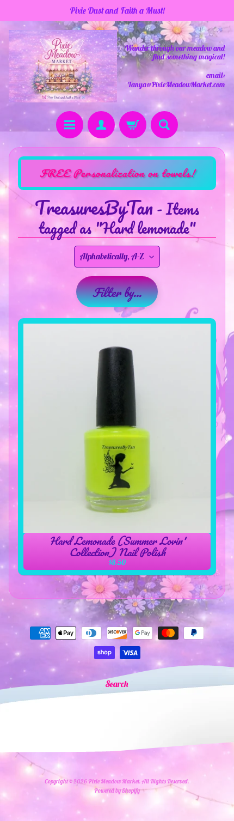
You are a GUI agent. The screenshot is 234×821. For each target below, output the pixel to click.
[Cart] (132, 124)
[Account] (101, 124)
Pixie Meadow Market (113, 781)
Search (117, 683)
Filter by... (117, 292)
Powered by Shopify (117, 790)
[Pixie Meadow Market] (63, 66)
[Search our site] (164, 124)
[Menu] (69, 124)
